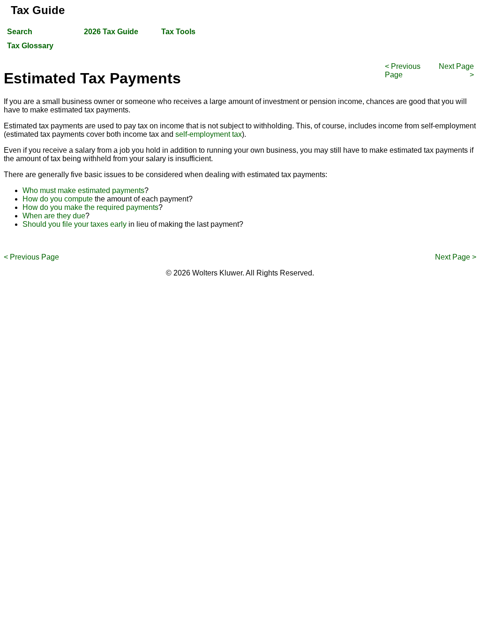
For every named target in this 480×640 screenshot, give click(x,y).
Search (19, 32)
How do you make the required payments (90, 207)
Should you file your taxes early (74, 224)
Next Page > (455, 257)
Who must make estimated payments (83, 190)
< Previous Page (31, 257)
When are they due (53, 216)
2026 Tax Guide (111, 32)
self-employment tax (208, 134)
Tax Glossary (30, 46)
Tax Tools (178, 32)
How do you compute (57, 199)
